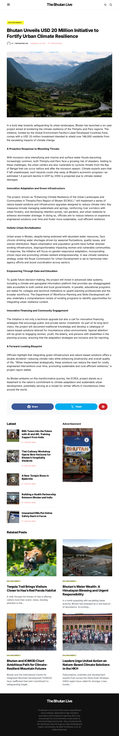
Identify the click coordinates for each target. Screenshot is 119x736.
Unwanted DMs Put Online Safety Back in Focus (37, 514)
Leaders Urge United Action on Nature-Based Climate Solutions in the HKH (86, 664)
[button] (8, 4)
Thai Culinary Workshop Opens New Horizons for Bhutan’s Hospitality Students (36, 456)
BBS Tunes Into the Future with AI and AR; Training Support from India (37, 434)
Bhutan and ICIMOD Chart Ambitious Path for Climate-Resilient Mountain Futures (27, 664)
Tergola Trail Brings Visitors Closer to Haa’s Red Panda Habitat (31, 588)
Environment (15, 22)
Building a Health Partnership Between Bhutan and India (39, 496)
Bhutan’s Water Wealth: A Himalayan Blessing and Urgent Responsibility (85, 590)
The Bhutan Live (59, 4)
